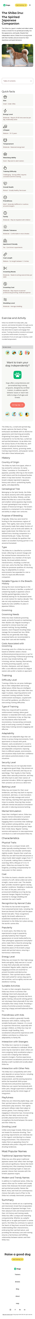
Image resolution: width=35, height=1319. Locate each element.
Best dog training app (7, 1314)
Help (17, 1303)
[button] (29, 5)
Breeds (17, 1282)
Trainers (17, 1274)
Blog (17, 1289)
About (18, 1296)
